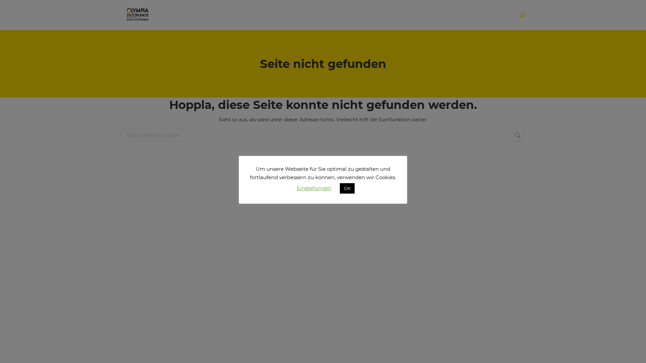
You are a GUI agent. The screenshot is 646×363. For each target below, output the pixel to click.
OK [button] (347, 188)
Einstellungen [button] (314, 188)
